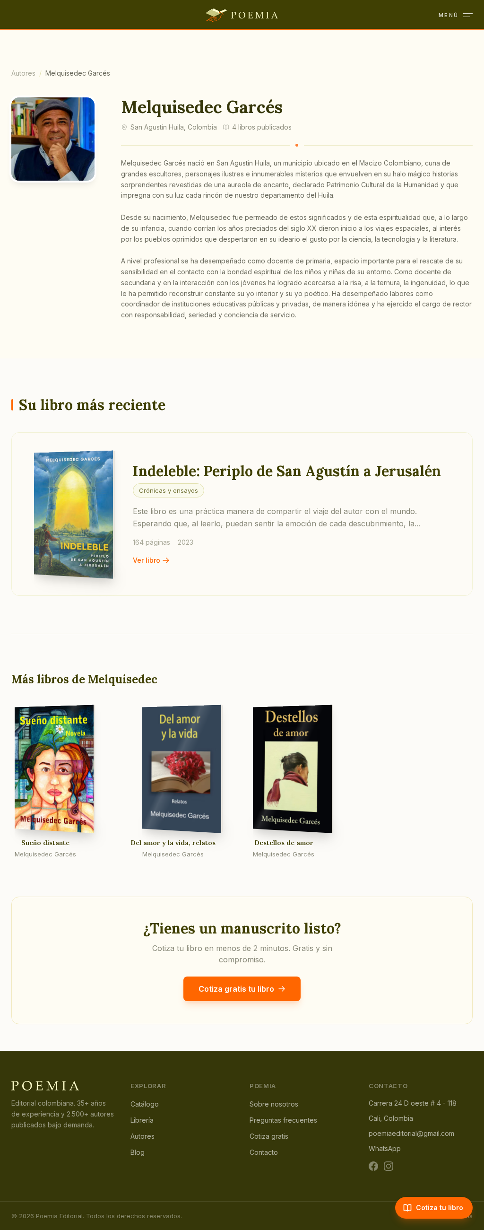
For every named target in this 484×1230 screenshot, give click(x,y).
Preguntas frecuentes (283, 1120)
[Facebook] (373, 1166)
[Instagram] (388, 1166)
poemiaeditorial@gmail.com (411, 1133)
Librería (142, 1120)
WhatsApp (385, 1148)
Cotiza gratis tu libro (236, 989)
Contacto (264, 1152)
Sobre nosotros (274, 1104)
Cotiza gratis (269, 1136)
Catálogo (144, 1104)
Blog (137, 1152)
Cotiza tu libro (439, 1208)
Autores (23, 73)
